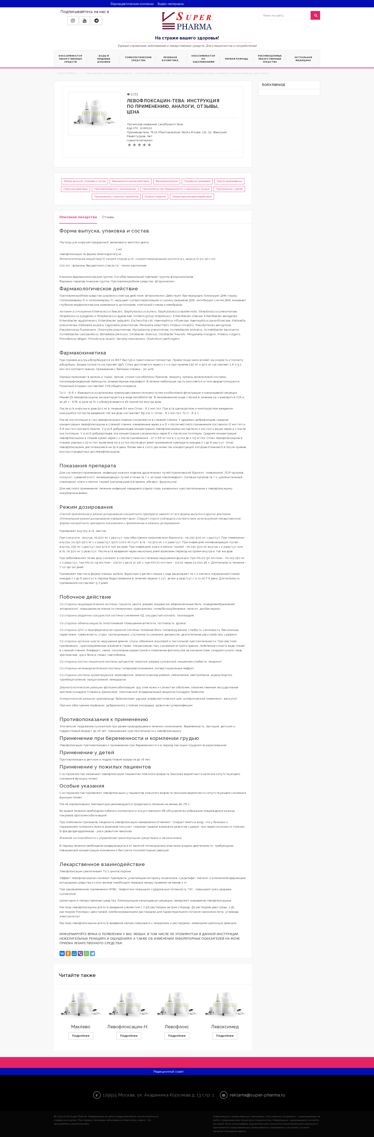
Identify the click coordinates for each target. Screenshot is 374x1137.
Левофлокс (177, 1026)
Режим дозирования (229, 181)
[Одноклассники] (68, 953)
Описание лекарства (78, 217)
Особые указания (155, 196)
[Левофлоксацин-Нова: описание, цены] (128, 1005)
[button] (72, 20)
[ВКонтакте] (62, 953)
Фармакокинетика (167, 181)
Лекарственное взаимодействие (192, 196)
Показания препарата (197, 181)
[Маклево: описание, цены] (80, 1005)
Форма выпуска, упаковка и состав (85, 181)
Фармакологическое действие (130, 181)
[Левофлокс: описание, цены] (177, 1005)
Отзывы (108, 217)
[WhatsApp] (86, 953)
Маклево (80, 1026)
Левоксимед (225, 1026)
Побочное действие (75, 188)
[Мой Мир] (74, 953)
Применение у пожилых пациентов (116, 196)
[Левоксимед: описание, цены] (225, 1005)
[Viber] (80, 953)
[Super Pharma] (187, 20)
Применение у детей (229, 188)
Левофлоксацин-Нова (131, 1026)
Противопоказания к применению (115, 188)
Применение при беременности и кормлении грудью (176, 188)
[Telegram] (92, 953)
